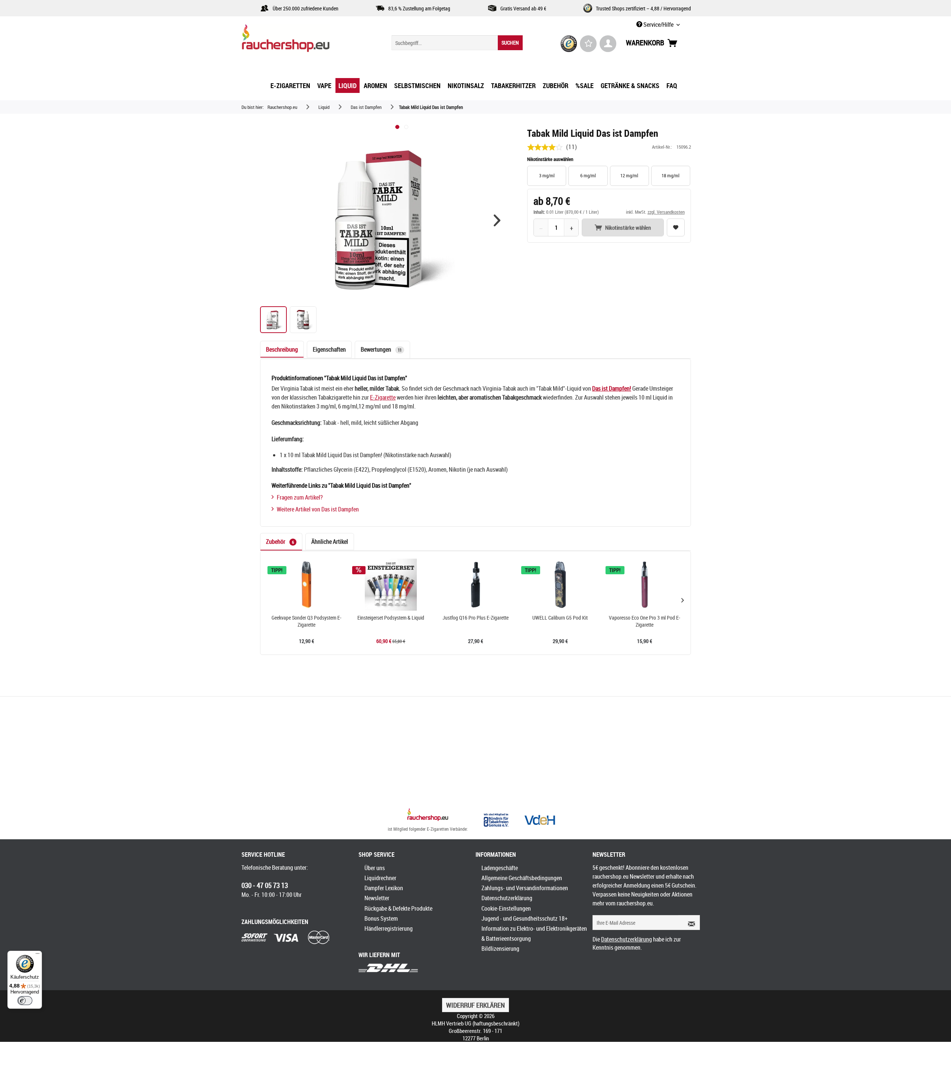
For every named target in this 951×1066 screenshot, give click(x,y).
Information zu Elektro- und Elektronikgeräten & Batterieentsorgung (534, 933)
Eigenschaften (329, 349)
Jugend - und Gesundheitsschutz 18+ (524, 918)
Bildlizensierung (500, 948)
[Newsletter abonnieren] (689, 922)
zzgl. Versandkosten (666, 212)
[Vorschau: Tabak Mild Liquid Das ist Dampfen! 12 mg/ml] (303, 319)
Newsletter (376, 898)
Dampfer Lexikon (383, 888)
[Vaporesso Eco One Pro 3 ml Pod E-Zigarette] (644, 585)
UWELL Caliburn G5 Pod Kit (560, 617)
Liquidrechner (380, 878)
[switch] (24, 1000)
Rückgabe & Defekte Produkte (398, 908)
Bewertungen (381, 349)
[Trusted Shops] (569, 43)
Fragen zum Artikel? (300, 497)
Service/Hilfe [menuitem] (658, 24)
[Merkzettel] (588, 43)
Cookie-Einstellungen (506, 908)
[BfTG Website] (496, 820)
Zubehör (280, 541)
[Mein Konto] (608, 43)
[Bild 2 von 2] (406, 127)
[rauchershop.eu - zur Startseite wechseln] (299, 40)
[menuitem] (457, 42)
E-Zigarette (383, 397)
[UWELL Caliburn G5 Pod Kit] (560, 585)
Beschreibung (282, 349)
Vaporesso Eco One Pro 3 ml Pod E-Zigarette (644, 621)
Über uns (374, 868)
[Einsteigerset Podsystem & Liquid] (391, 585)
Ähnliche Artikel (329, 541)
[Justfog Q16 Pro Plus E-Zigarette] (475, 585)
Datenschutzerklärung (506, 898)
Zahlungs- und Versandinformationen (524, 888)
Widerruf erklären (475, 1005)
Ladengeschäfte (499, 868)
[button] (497, 220)
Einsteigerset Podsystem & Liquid (390, 617)
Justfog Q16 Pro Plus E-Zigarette (475, 617)
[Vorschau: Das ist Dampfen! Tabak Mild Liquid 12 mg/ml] (273, 319)
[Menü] (37, 955)
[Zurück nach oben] (427, 815)
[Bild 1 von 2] (397, 127)
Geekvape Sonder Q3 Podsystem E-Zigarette (306, 621)
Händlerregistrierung (388, 928)
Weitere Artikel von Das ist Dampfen (318, 509)
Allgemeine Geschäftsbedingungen (521, 878)
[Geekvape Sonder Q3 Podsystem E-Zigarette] (306, 585)
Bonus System (381, 918)
